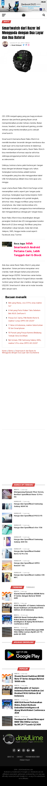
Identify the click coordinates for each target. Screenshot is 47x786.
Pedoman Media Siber (33, 757)
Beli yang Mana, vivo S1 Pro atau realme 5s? (25, 304)
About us (10, 757)
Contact (20, 757)
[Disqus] (23, 393)
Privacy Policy (25, 760)
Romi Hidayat (17, 45)
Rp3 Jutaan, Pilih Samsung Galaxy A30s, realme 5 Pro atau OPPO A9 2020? (24, 342)
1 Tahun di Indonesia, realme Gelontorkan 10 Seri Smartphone (25, 327)
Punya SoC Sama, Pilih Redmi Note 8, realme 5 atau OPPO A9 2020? (23, 319)
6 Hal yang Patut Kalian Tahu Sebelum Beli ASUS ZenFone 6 (24, 312)
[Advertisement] (24, 93)
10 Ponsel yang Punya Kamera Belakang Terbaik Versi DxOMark (24, 334)
